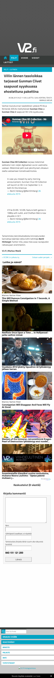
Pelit (14, 57)
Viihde (24, 57)
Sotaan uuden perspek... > (42, 257)
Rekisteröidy (9, 642)
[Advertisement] (27, 595)
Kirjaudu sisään (10, 636)
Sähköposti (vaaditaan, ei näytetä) (18, 533)
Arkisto (6, 647)
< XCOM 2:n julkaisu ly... (11, 257)
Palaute (6, 652)
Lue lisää (36, 676)
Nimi (7, 525)
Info (5, 657)
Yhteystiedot (9, 663)
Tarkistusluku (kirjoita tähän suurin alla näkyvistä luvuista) (24, 543)
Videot (35, 57)
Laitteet (8, 62)
